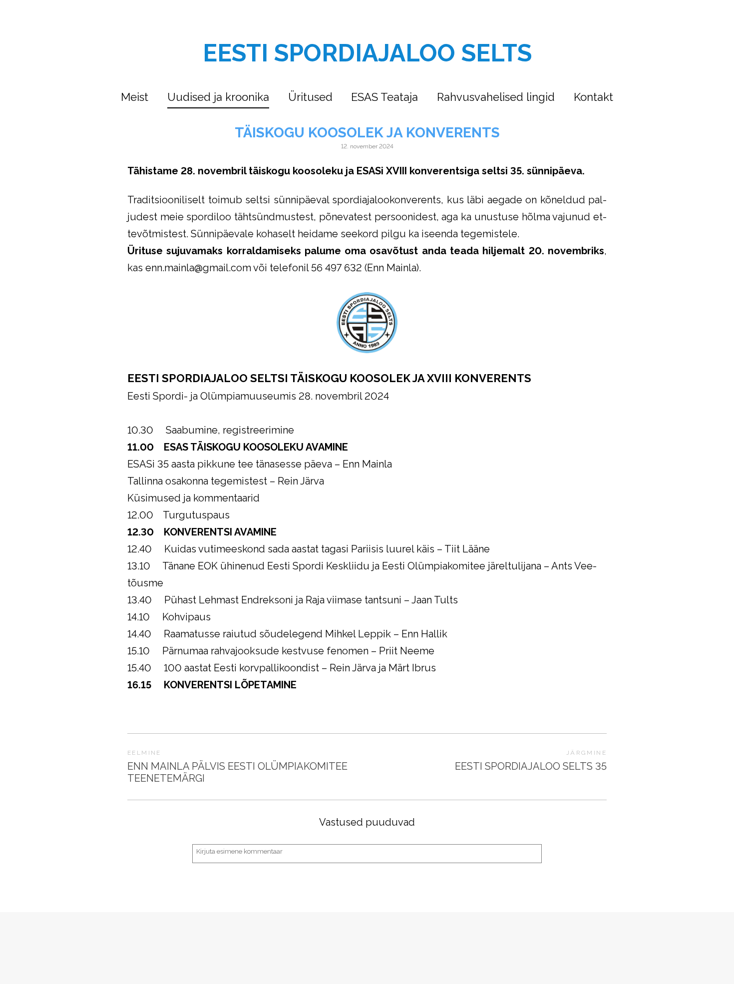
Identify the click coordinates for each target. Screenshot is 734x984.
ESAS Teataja (384, 96)
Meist (134, 96)
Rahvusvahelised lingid (496, 96)
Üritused (310, 96)
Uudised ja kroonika (218, 96)
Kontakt (593, 96)
